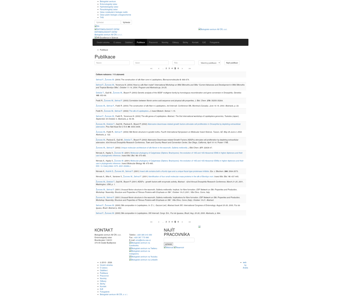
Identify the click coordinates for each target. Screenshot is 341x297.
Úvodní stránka (106, 265)
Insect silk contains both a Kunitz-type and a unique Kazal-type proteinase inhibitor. (175, 171)
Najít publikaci (232, 62)
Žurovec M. (109, 79)
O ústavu (103, 267)
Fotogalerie (104, 291)
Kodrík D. (110, 171)
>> (190, 68)
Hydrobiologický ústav (109, 6)
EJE (101, 289)
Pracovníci (104, 275)
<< (151, 68)
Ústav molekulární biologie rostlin (114, 12)
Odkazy (103, 281)
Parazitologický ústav (109, 9)
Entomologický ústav (108, 4)
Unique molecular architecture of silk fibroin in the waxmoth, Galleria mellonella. (154, 147)
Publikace (104, 273)
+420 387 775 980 (141, 237)
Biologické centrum (108, 1)
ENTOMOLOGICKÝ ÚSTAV (106, 32)
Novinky (103, 278)
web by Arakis (245, 265)
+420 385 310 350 (144, 234)
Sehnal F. (100, 79)
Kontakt (103, 286)
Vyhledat (126, 22)
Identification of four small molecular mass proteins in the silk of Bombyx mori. (181, 176)
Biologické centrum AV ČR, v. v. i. (108, 34)
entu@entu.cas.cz (143, 240)
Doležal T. (100, 92)
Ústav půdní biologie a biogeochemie (115, 14)
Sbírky (102, 283)
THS (102, 17)
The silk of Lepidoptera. (139, 111)
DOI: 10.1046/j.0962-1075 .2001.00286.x (113, 166)
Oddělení (104, 270)
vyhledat (168, 244)
